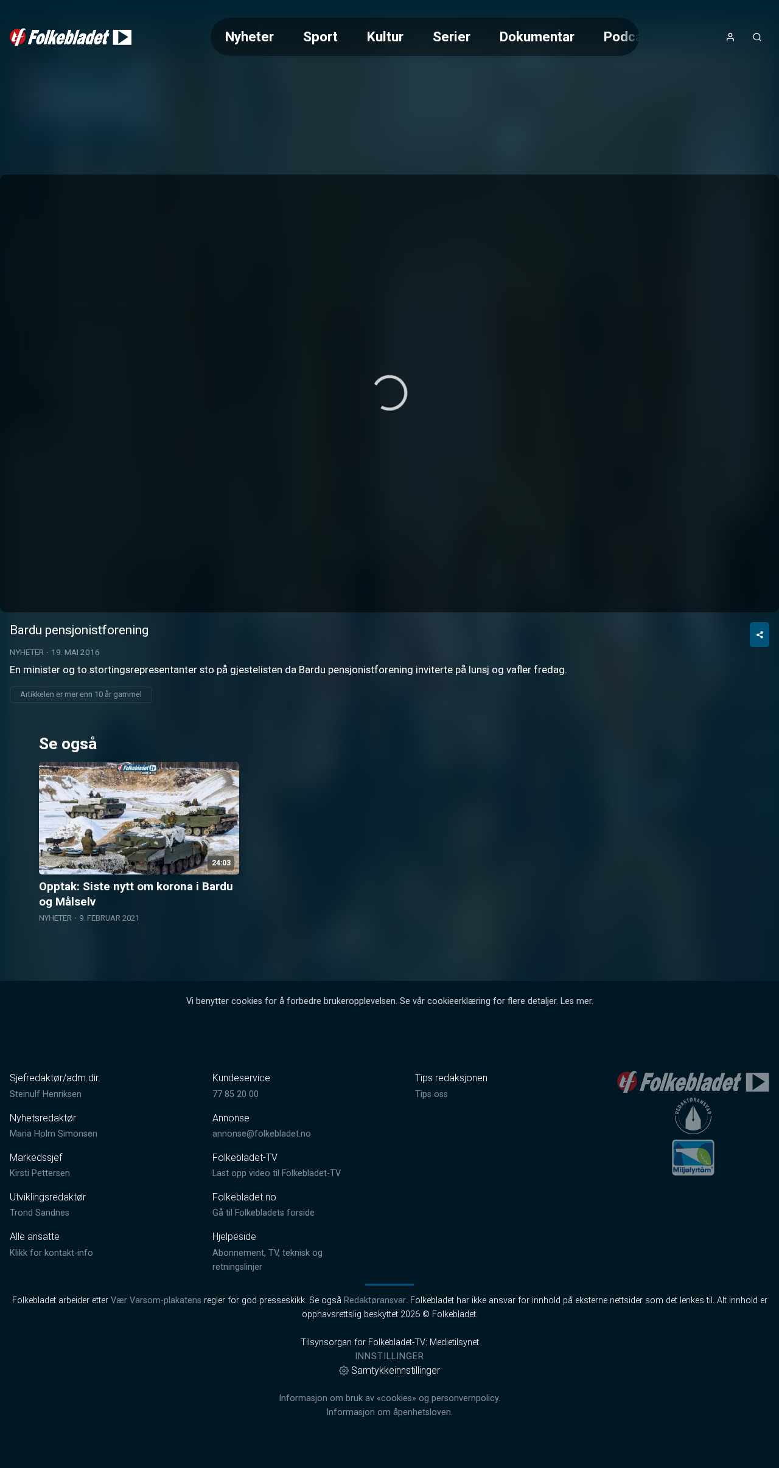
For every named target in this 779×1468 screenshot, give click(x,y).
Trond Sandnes (39, 1213)
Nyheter (249, 36)
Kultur (385, 36)
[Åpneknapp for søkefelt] (757, 37)
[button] (389, 393)
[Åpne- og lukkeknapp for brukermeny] (730, 37)
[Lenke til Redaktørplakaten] (693, 1116)
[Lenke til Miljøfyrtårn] (693, 1157)
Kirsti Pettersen (40, 1173)
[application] (389, 393)
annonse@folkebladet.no (261, 1134)
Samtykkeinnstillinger (395, 1370)
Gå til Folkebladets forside (263, 1213)
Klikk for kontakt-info (51, 1253)
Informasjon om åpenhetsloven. (389, 1412)
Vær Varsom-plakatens (156, 1300)
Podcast (629, 36)
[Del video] (759, 634)
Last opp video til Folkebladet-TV (276, 1173)
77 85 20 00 (235, 1094)
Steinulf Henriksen (46, 1094)
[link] (70, 37)
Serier (451, 36)
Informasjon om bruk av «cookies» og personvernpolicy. (389, 1398)
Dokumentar (537, 36)
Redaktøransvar (375, 1300)
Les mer (576, 1001)
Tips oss (431, 1094)
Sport (320, 36)
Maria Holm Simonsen (53, 1134)
